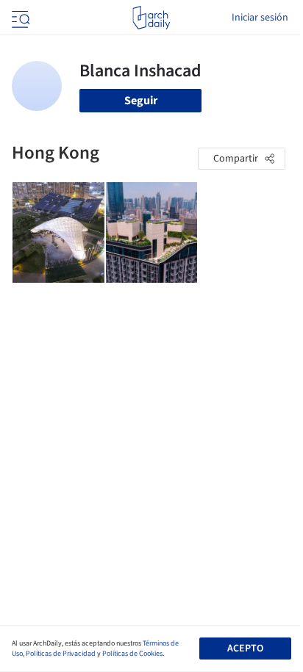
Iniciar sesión (260, 17)
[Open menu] (19, 17)
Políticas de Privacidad (61, 653)
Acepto (245, 648)
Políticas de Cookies (132, 653)
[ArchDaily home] (151, 17)
